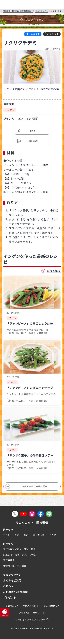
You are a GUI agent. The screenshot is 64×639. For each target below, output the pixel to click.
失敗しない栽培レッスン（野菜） (20, 549)
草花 (26, 534)
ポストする (54, 34)
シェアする (35, 34)
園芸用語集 (9, 560)
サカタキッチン (41, 11)
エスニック (24, 118)
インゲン (9, 109)
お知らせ (8, 586)
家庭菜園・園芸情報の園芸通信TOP (18, 11)
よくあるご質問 (12, 580)
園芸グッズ (38, 534)
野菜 (16, 534)
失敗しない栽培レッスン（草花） (20, 554)
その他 (52, 534)
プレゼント (9, 597)
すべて (6, 534)
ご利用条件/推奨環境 (15, 592)
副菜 (36, 118)
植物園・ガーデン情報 (14, 565)
